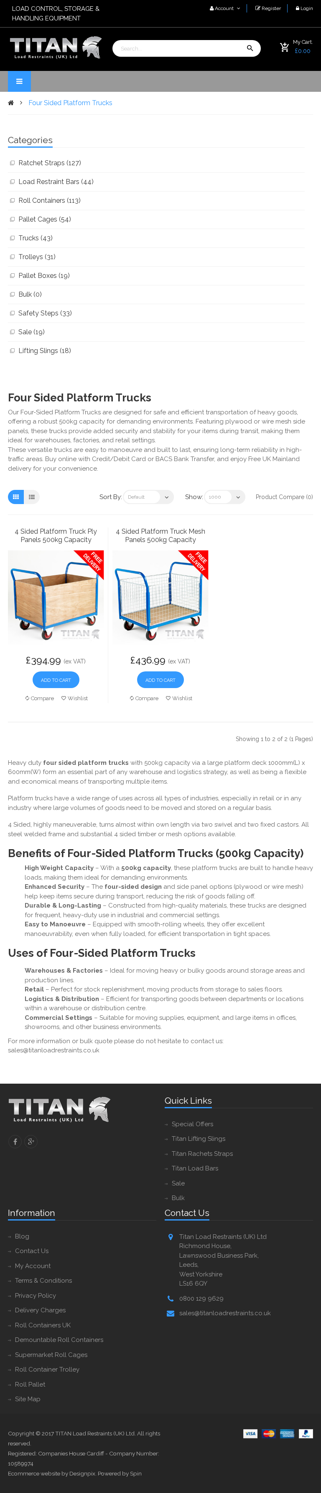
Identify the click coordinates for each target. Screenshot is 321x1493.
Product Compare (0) (284, 497)
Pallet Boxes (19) (44, 276)
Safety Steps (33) (45, 313)
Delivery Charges (40, 1310)
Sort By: (110, 497)
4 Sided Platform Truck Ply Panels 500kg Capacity (56, 535)
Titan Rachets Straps (202, 1154)
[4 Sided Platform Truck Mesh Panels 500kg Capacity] (160, 597)
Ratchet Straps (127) (49, 163)
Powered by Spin (120, 1473)
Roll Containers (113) (49, 200)
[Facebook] (15, 1141)
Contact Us (31, 1251)
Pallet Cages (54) (44, 219)
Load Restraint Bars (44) (56, 182)
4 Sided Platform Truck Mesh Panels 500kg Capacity (160, 535)
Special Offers (192, 1124)
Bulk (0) (30, 294)
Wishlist (78, 698)
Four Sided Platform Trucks (70, 103)
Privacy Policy (35, 1295)
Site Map (28, 1399)
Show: (194, 497)
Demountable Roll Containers (59, 1340)
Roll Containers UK (43, 1325)
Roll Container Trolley (47, 1369)
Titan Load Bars (195, 1168)
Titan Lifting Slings (198, 1138)
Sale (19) (31, 332)
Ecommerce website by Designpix (51, 1473)
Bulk (178, 1198)
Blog (22, 1236)
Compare (42, 698)
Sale (178, 1183)
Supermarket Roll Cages (51, 1355)
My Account (33, 1266)
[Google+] (31, 1141)
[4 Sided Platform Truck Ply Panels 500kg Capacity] (56, 597)
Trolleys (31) (37, 257)
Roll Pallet (30, 1384)
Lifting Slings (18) (44, 351)
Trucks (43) (35, 238)
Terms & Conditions (43, 1280)
